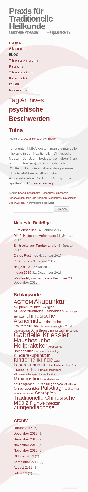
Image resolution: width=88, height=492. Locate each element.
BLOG (14, 54)
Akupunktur (50, 301)
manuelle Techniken (31, 369)
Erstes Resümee (26, 255)
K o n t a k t (18, 78)
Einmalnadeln (57, 330)
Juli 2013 (20, 473)
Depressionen (22, 330)
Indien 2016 (22, 272)
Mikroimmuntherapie (25, 374)
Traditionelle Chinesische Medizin (44, 400)
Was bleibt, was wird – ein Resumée (40, 278)
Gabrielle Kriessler (41, 335)
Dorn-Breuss (40, 330)
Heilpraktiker (30, 345)
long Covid (72, 365)
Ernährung (72, 330)
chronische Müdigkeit (52, 326)
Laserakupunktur (31, 364)
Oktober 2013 (24, 456)
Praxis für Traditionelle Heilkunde (31, 18)
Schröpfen (45, 392)
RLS (76, 388)
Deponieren (48, 192)
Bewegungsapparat (29, 192)
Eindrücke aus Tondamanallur (36, 245)
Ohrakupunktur (27, 388)
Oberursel (67, 383)
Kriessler (51, 138)
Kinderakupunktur (32, 355)
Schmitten (28, 393)
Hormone (39, 351)
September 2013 (26, 462)
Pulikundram (23, 261)
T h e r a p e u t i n (23, 60)
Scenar (18, 393)
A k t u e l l (17, 49)
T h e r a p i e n (21, 72)
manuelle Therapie (36, 197)
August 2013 (23, 467)
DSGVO (15, 84)
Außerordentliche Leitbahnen (39, 311)
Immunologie (53, 351)
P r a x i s (16, 66)
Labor (57, 360)
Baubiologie (71, 311)
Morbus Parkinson (48, 374)
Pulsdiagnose (57, 388)
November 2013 (26, 450)
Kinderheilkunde (33, 360)
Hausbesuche (32, 340)
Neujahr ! (20, 267)
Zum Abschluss (25, 230)
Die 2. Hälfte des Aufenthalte (35, 235)
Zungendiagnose (34, 407)
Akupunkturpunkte (27, 307)
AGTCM (23, 302)
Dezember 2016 (26, 433)
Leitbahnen (57, 365)
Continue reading (42, 183)
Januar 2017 (23, 428)
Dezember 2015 (26, 439)
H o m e (15, 43)
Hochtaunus (55, 346)
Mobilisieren (55, 197)
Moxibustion (27, 378)
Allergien (48, 307)
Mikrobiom (55, 369)
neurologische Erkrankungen (35, 384)
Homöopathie (24, 351)
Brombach (19, 316)
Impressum (18, 90)
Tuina (16, 130)
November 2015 (26, 445)
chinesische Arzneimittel (34, 318)
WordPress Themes (70, 488)
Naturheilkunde (50, 379)
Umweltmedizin (47, 403)
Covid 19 (70, 326)
